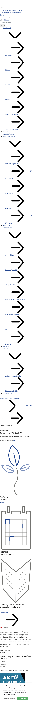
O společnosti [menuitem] (7, 28)
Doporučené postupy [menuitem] (9, 136)
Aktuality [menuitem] (5, 132)
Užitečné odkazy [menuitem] (8, 393)
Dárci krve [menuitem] (6, 346)
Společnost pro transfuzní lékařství (10, 398)
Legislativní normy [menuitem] (8, 134)
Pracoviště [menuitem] (6, 349)
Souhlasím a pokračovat (22, 699)
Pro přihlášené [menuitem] (7, 228)
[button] (15, 35)
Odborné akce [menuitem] (7, 225)
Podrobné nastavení (9, 698)
